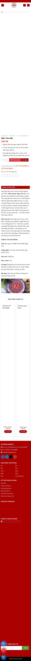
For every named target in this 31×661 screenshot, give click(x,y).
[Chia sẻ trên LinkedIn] (17, 175)
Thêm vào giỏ (14, 160)
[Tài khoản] (24, 5)
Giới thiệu (3, 483)
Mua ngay (24, 160)
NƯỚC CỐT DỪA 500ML (7, 427)
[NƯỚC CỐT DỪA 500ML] (7, 365)
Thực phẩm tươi (19, 476)
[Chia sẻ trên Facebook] (5, 175)
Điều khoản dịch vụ (6, 491)
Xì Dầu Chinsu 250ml (23, 427)
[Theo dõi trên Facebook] (3, 457)
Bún (2, 468)
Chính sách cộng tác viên (7, 496)
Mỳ (1, 465)
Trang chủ (4, 135)
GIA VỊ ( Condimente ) (23, 135)
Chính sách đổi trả (5, 485)
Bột (16, 465)
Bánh (2, 473)
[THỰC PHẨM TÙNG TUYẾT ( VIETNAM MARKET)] (14, 5)
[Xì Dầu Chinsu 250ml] (23, 365)
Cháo (16, 473)
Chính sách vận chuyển (7, 493)
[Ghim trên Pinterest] (14, 175)
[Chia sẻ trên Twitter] (8, 175)
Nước (16, 471)
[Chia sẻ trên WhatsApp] (2, 175)
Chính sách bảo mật (6, 488)
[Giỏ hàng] (28, 5)
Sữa (2, 476)
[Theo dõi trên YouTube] (15, 457)
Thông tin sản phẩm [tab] (8, 187)
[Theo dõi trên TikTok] (11, 457)
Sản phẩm (12, 135)
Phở (16, 468)
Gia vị (2, 471)
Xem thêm (7, 431)
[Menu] (2, 5)
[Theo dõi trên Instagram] (7, 457)
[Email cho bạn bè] (11, 175)
